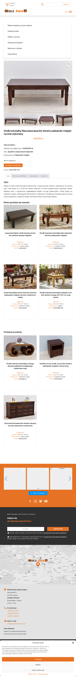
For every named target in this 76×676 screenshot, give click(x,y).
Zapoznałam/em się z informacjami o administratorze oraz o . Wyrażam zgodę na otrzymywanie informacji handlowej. (37, 537)
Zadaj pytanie (33, 176)
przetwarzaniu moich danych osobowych (55, 533)
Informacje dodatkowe (19, 176)
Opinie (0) (44, 176)
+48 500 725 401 (12, 613)
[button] (73, 643)
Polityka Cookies (32, 674)
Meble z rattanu (14, 37)
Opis (8, 176)
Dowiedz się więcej (20, 255)
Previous (6, 87)
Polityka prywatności (43, 674)
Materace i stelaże (15, 48)
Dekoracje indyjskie (15, 43)
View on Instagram (39, 493)
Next (70, 87)
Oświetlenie (12, 54)
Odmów (38, 665)
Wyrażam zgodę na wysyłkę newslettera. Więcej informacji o (38, 533)
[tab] (8, 176)
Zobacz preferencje (38, 670)
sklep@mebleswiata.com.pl (16, 624)
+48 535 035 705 (12, 611)
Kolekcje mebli (13, 31)
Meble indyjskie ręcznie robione (20, 25)
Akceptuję (38, 659)
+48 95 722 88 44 (13, 616)
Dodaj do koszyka (56, 255)
